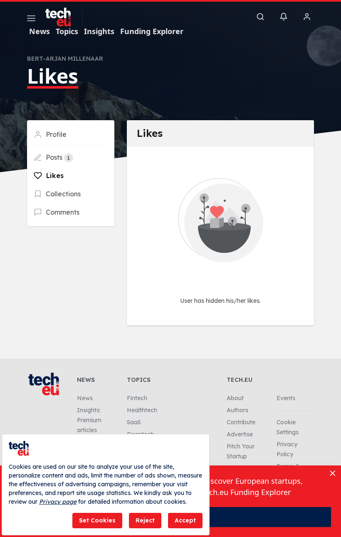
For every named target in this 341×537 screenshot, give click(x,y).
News (39, 31)
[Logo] (62, 17)
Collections (62, 194)
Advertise (240, 434)
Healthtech (142, 410)
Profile (55, 134)
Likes (54, 175)
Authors (237, 410)
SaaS (134, 422)
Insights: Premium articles (89, 420)
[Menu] (31, 19)
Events (286, 398)
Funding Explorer (151, 31)
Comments (61, 212)
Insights (99, 31)
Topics (67, 31)
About (235, 398)
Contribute (241, 422)
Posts (57, 157)
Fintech (137, 398)
